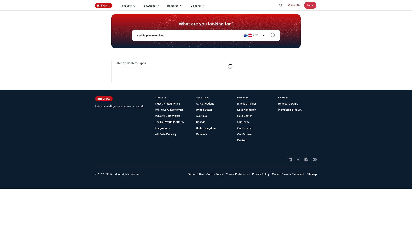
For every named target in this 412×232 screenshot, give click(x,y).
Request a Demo (288, 104)
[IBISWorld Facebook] (306, 159)
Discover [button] (196, 5)
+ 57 (255, 35)
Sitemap (312, 174)
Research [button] (172, 5)
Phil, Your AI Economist (169, 110)
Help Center (244, 116)
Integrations (162, 128)
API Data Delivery (165, 134)
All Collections (205, 104)
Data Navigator (246, 110)
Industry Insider (246, 104)
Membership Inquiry (290, 110)
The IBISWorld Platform (169, 122)
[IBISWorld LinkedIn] (290, 159)
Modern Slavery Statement (288, 174)
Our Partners (245, 134)
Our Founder (245, 128)
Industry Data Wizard (168, 116)
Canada (200, 122)
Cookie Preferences (238, 174)
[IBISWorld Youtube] (315, 159)
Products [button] (126, 5)
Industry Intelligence (167, 104)
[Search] (280, 5)
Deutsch (242, 140)
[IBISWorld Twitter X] (298, 159)
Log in (310, 5)
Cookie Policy (214, 174)
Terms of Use (196, 174)
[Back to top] (405, 225)
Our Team (243, 122)
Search (273, 35)
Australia (201, 116)
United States (204, 110)
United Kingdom (206, 128)
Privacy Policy (260, 174)
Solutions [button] (149, 5)
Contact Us (294, 5)
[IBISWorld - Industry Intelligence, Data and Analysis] (103, 7)
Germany (201, 134)
